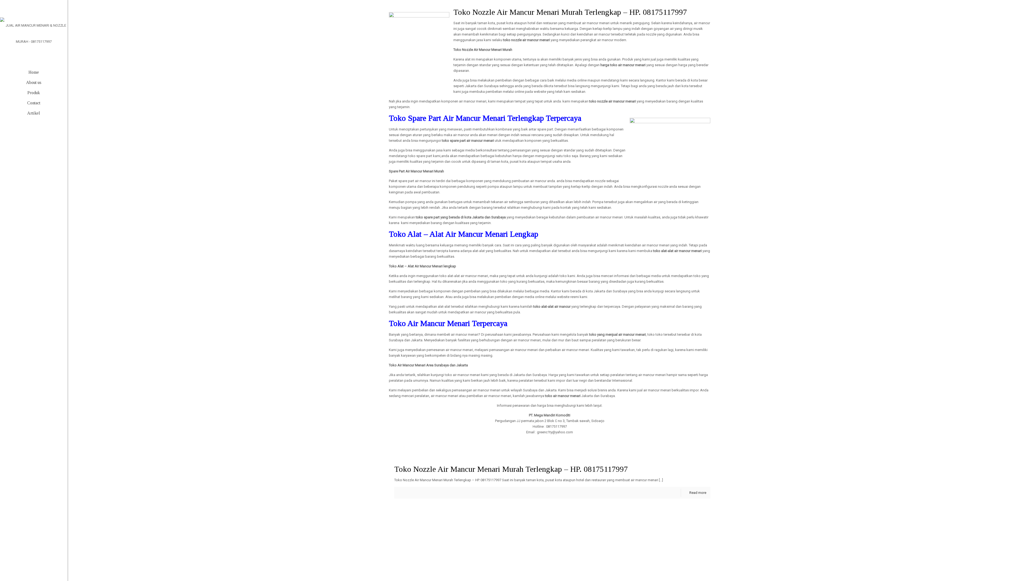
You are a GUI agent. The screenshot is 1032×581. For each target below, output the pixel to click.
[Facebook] (17, 564)
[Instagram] (50, 564)
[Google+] (25, 564)
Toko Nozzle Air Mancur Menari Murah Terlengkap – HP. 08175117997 (511, 469)
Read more (697, 493)
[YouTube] (42, 564)
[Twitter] (34, 564)
